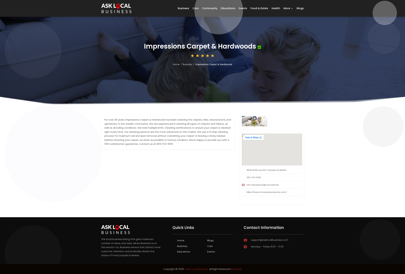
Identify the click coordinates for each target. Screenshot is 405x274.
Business (183, 8)
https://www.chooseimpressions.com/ (267, 192)
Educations (228, 8)
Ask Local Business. (198, 269)
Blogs (300, 8)
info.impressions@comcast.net (263, 184)
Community (209, 8)
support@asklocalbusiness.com (269, 240)
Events (243, 8)
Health (276, 8)
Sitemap (237, 269)
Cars (196, 8)
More (287, 8)
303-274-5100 (254, 177)
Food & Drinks (259, 8)
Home (180, 240)
